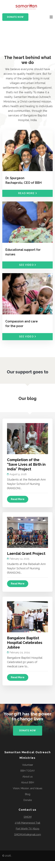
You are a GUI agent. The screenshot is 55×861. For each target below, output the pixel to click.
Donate (27, 800)
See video (26, 264)
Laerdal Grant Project (26, 553)
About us (27, 776)
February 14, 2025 (19, 558)
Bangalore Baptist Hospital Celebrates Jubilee (24, 642)
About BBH (27, 782)
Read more (26, 193)
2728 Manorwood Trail (27, 822)
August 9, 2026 (18, 474)
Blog (27, 794)
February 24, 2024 (19, 652)
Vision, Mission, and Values (27, 788)
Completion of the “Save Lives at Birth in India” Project (26, 464)
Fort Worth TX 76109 (27, 828)
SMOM (27, 816)
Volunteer (27, 764)
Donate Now (15, 17)
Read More (17, 499)
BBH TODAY (27, 770)
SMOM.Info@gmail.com (27, 834)
